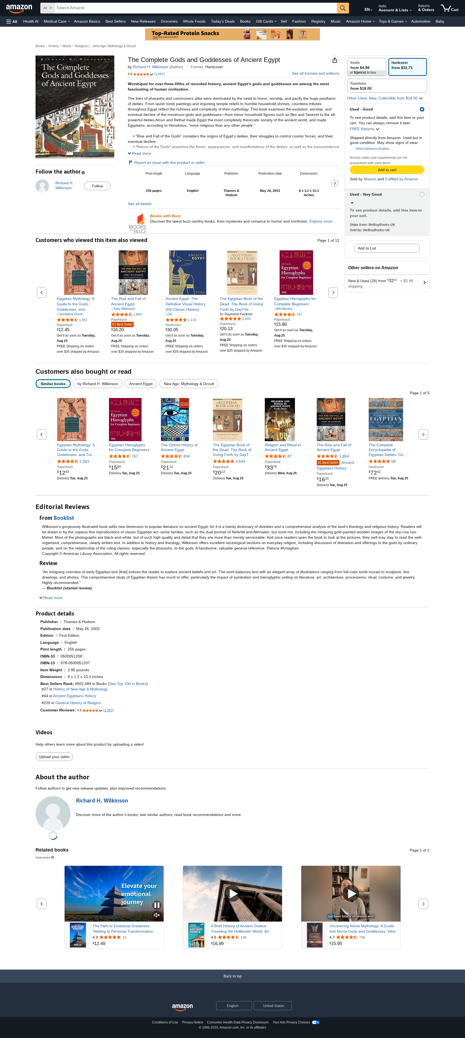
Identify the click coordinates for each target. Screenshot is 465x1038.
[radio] (366, 67)
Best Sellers (115, 21)
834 (187, 456)
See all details (140, 204)
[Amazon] (19, 8)
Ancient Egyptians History (335, 465)
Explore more (320, 221)
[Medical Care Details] (69, 21)
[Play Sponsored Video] (232, 894)
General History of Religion (78, 703)
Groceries (169, 21)
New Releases (143, 21)
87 (289, 456)
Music (336, 21)
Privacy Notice (192, 1022)
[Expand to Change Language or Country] (371, 10)
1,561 (84, 461)
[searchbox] (195, 8)
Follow (97, 186)
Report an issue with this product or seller (169, 162)
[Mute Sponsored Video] (156, 916)
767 (135, 456)
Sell (284, 21)
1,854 (344, 456)
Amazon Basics (87, 21)
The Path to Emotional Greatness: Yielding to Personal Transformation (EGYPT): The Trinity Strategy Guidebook (123, 929)
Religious (82, 46)
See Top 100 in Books (127, 683)
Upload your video (54, 757)
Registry (318, 21)
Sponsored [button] (43, 857)
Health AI (30, 21)
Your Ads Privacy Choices (291, 1022)
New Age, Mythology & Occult (114, 46)
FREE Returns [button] (362, 129)
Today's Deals (223, 21)
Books (245, 21)
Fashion (299, 21)
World (66, 46)
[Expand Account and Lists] (411, 10)
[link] (79, 304)
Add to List (367, 248)
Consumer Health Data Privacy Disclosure (238, 1022)
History (53, 46)
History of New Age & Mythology (80, 689)
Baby (440, 21)
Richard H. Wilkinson (150, 67)
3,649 (240, 461)
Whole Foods (194, 21)
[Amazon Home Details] (374, 21)
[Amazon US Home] (182, 1007)
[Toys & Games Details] (406, 21)
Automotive (420, 21)
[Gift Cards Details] (275, 21)
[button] (12, 21)
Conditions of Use (165, 1022)
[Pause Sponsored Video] (156, 906)
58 (393, 461)
